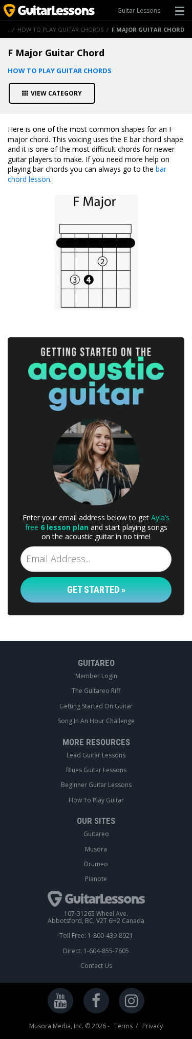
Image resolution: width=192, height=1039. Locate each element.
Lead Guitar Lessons (96, 755)
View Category (56, 93)
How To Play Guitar (96, 800)
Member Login (96, 676)
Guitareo (96, 834)
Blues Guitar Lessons (96, 770)
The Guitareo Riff (96, 691)
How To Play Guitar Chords (60, 29)
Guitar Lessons (138, 10)
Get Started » (96, 589)
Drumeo (96, 864)
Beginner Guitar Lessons (96, 785)
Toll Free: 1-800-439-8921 (96, 935)
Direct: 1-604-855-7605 (96, 951)
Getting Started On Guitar (96, 706)
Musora (96, 849)
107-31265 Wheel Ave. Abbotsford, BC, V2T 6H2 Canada (96, 917)
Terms (123, 1026)
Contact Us (96, 965)
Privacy (152, 1026)
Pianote (96, 879)
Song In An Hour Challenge (96, 721)
